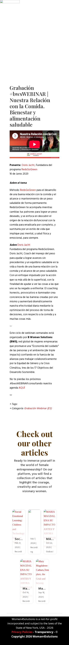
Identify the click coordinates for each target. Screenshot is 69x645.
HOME (13, 64)
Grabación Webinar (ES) (38, 408)
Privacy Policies (21, 632)
